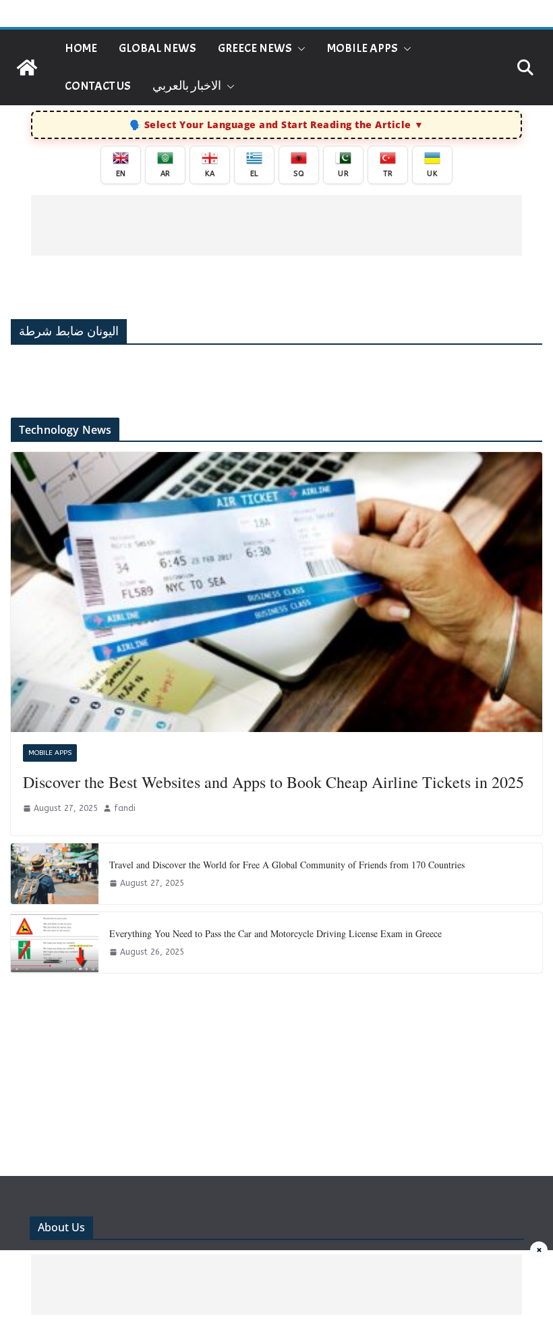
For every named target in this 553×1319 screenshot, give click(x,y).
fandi (125, 808)
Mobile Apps (362, 48)
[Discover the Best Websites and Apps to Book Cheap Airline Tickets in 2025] (276, 591)
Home (81, 48)
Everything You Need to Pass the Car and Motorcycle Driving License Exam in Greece (275, 933)
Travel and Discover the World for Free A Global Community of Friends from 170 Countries (287, 864)
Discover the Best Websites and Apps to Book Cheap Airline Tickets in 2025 (273, 782)
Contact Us (98, 86)
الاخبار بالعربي (186, 86)
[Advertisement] (276, 225)
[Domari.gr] (27, 67)
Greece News (255, 48)
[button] (298, 48)
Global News (157, 48)
